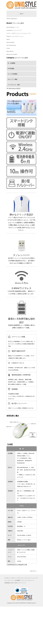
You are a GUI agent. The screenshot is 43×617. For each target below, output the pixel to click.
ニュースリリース (9, 580)
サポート (14, 578)
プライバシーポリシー (27, 580)
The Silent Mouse (11, 45)
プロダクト (7, 578)
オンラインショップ (31, 578)
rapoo (8, 39)
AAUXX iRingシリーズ (12, 27)
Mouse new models (11, 54)
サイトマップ (22, 583)
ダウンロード (21, 578)
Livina (8, 48)
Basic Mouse (10, 51)
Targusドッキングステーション (14, 36)
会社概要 (17, 580)
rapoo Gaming (10, 42)
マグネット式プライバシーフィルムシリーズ (18, 33)
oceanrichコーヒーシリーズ (14, 30)
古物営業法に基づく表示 (11, 583)
